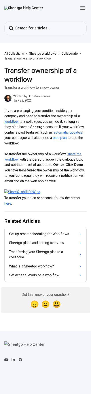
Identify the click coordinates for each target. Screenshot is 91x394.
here (7, 203)
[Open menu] (83, 8)
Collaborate (70, 53)
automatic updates (68, 132)
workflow (11, 121)
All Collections (14, 53)
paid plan (60, 138)
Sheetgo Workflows (42, 53)
